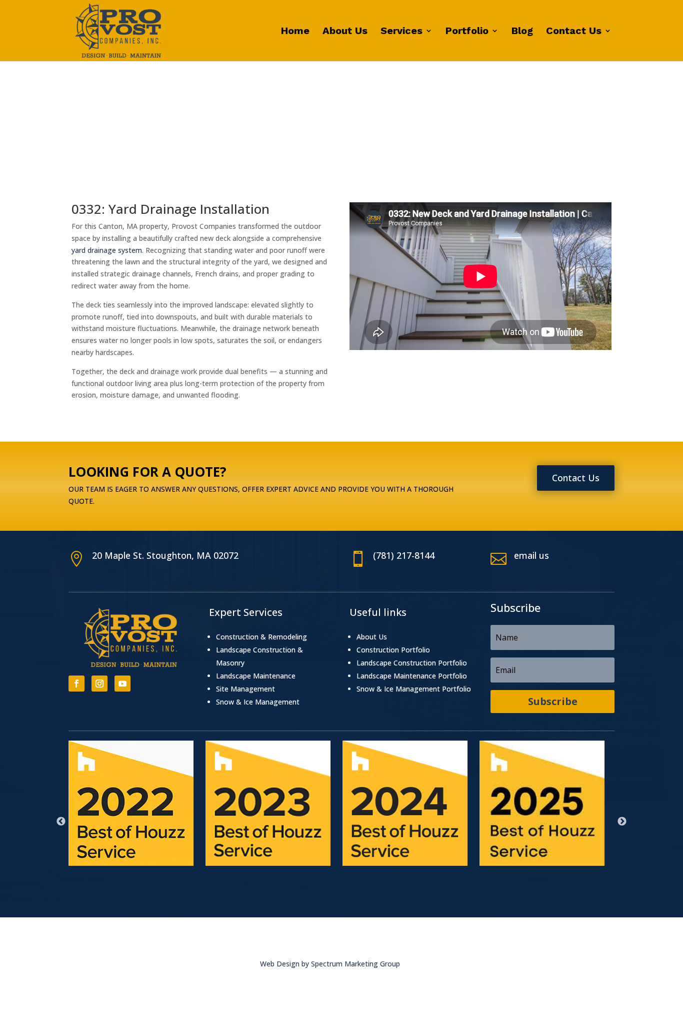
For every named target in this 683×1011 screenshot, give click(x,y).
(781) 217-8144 (403, 555)
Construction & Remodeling (261, 636)
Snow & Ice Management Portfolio (413, 689)
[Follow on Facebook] (76, 684)
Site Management (245, 689)
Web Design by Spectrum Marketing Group (330, 963)
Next (622, 822)
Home (295, 32)
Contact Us (574, 32)
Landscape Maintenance (256, 676)
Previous (61, 822)
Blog (522, 32)
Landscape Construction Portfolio (411, 662)
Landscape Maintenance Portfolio (411, 676)
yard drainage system (107, 250)
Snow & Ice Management (258, 702)
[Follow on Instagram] (100, 684)
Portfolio (467, 32)
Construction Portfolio (393, 649)
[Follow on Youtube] (122, 684)
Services (401, 32)
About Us (345, 32)
